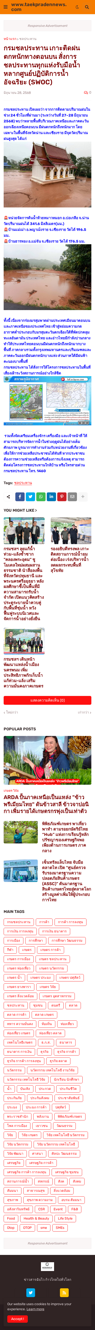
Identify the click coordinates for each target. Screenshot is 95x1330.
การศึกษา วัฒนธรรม (67, 941)
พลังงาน (43, 1117)
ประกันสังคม (39, 1098)
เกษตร (27, 950)
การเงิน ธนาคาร (54, 931)
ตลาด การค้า (16, 1015)
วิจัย (10, 1135)
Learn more (35, 1309)
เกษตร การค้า (50, 950)
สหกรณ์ (43, 1181)
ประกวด (45, 1089)
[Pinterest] (61, 496)
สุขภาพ (12, 1200)
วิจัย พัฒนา (15, 1154)
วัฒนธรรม (64, 1126)
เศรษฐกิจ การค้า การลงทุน (26, 1172)
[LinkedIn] (51, 496)
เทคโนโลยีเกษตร (20, 1042)
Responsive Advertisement (47, 26)
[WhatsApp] (41, 496)
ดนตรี (55, 1005)
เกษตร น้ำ (14, 978)
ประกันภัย (14, 1098)
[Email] (72, 496)
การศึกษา (36, 941)
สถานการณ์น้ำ (18, 1181)
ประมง (12, 1107)
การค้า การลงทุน (70, 922)
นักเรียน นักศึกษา (66, 1079)
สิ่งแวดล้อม (62, 1191)
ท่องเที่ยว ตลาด (50, 1033)
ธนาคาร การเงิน (19, 1052)
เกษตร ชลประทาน (52, 959)
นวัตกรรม (14, 1070)
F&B (74, 1209)
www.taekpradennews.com (39, 6)
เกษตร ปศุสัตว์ (69, 978)
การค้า (44, 922)
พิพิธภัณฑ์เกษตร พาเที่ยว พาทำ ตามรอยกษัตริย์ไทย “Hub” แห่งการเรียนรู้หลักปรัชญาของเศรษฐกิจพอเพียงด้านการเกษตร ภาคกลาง (65, 837)
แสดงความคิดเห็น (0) (47, 700)
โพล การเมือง (17, 1126)
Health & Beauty (36, 1218)
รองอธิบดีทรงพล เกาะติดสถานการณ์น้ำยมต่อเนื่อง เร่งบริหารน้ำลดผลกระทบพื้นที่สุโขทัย (70, 559)
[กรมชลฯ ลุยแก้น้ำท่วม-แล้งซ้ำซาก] (24, 530)
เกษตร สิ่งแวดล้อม (20, 996)
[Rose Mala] (19, 1292)
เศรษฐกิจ (13, 1163)
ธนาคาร (65, 1042)
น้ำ (9, 1089)
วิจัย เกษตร (30, 1135)
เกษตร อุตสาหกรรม (57, 996)
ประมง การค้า (36, 1107)
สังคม (77, 1181)
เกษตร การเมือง (18, 959)
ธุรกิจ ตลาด (58, 1061)
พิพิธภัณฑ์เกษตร (70, 1117)
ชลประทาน (28, 39)
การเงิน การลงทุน (20, 931)
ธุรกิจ (44, 1052)
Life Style (65, 1218)
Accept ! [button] (17, 1319)
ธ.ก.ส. (46, 1042)
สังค (61, 1181)
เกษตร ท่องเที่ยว (18, 968)
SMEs (60, 1228)
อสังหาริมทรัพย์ (18, 1209)
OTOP (27, 1228)
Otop (10, 1228)
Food (11, 1218)
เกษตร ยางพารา (19, 987)
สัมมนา (12, 1191)
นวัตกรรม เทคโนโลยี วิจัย (26, 1079)
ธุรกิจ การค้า (66, 1052)
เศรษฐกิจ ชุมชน (67, 1172)
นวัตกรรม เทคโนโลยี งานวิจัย (52, 1070)
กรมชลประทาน (18, 922)
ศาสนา (37, 1154)
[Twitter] (30, 496)
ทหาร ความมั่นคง (20, 1024)
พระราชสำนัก (17, 1117)
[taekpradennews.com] (75, 1292)
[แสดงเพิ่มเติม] (82, 496)
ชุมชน (38, 1005)
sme (43, 1228)
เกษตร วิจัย (48, 987)
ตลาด (73, 1005)
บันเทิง (25, 1089)
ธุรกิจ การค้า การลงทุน (24, 1061)
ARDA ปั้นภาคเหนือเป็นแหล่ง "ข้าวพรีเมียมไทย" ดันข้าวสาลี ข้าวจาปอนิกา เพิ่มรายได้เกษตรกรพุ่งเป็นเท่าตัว (46, 804)
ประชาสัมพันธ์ (69, 1098)
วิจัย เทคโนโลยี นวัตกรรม (66, 1135)
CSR (41, 1209)
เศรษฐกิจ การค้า (41, 1163)
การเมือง (13, 941)
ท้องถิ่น (47, 1024)
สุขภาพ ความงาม (40, 1200)
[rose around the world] (42, 1292)
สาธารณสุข (36, 1191)
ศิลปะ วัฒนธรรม (64, 1154)
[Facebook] (20, 496)
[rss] (64, 1292)
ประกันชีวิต (68, 1089)
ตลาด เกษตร (44, 1015)
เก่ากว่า (83, 712)
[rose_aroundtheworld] (53, 1292)
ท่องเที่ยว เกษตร (18, 1033)
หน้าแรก (10, 39)
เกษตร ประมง (40, 978)
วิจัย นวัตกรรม (17, 1144)
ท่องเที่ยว (67, 1024)
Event (58, 1209)
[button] (5, 7)
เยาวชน (42, 1126)
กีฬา (10, 950)
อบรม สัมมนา (71, 1200)
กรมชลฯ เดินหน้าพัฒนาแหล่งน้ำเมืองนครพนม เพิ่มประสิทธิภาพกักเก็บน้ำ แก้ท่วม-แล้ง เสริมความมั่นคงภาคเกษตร (23, 672)
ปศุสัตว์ (60, 1107)
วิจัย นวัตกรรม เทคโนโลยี (56, 1144)
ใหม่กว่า (12, 712)
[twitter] (30, 1292)
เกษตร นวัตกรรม (51, 968)
